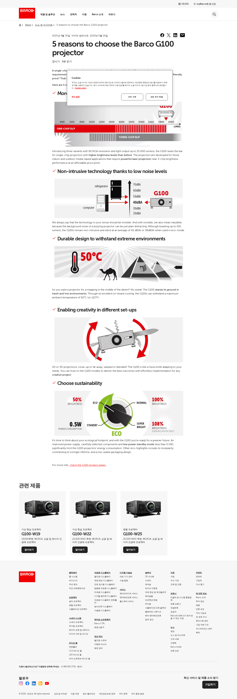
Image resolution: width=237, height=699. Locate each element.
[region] (120, 88)
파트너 (111, 14)
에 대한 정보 (201, 593)
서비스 (123, 589)
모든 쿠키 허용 (157, 97)
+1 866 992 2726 (71, 666)
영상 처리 (98, 636)
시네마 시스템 (75, 618)
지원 (84, 14)
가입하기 (210, 684)
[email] (182, 35)
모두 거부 (132, 97)
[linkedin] (175, 35)
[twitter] (169, 35)
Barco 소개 (97, 14)
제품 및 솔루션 (47, 14)
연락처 (73, 14)
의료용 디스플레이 (102, 573)
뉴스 (62, 14)
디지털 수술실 (126, 573)
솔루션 (148, 573)
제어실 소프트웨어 (102, 619)
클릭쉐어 (73, 573)
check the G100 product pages (88, 465)
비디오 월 (73, 643)
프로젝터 (73, 597)
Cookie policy (80, 88)
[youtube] (47, 683)
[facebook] (162, 35)
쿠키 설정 (76, 97)
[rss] (40, 683)
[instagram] (21, 683)
